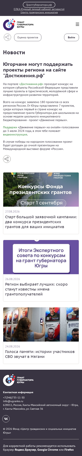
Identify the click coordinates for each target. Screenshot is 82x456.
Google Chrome (47, 449)
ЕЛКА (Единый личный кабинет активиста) (39, 9)
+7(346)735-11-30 (14, 397)
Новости (14, 52)
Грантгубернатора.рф (39, 4)
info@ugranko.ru (13, 401)
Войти (71, 37)
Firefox (69, 449)
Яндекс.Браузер (25, 449)
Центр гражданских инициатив (39, 12)
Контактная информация (18, 392)
